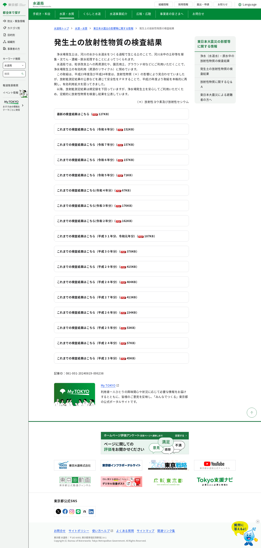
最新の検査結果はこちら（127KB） (84, 114)
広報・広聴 (143, 14)
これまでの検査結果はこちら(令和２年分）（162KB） (95, 221)
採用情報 (183, 4)
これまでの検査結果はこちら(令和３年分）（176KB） (95, 205)
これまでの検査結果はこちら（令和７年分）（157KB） (96, 144)
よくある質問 (125, 530)
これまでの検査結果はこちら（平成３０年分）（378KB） (98, 251)
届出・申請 (203, 4)
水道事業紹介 (118, 14)
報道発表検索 (10, 85)
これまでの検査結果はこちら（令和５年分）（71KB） (95, 175)
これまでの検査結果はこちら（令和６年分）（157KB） (96, 160)
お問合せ (198, 14)
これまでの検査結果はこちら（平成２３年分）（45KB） (97, 358)
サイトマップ (145, 530)
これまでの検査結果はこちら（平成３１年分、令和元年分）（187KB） (107, 236)
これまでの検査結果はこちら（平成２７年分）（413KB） (98, 297)
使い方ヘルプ (101, 530)
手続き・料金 (42, 14)
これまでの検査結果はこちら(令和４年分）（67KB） (95, 190)
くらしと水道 (92, 14)
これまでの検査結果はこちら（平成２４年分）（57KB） (97, 343)
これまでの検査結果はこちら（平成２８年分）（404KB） (98, 282)
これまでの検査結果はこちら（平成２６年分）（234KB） (98, 312)
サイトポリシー (79, 530)
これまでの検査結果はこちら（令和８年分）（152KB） (96, 129)
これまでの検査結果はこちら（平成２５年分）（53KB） (97, 327)
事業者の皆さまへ (172, 14)
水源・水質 (66, 14)
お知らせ (223, 4)
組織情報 (163, 4)
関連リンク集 (166, 530)
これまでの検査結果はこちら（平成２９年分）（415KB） (98, 266)
